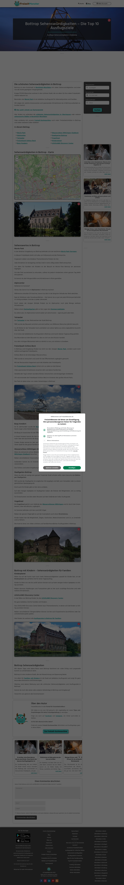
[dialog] (62, 442)
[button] (62, 440)
